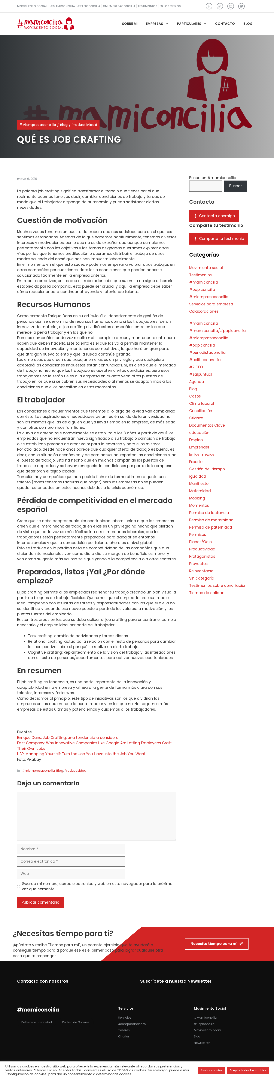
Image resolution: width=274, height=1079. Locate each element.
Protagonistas (202, 556)
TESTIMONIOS (147, 6)
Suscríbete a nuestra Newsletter (175, 981)
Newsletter (202, 1043)
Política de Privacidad (36, 1022)
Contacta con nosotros (42, 981)
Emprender (199, 447)
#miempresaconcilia (37, 125)
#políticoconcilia (205, 359)
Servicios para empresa (211, 304)
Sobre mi (129, 23)
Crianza (196, 418)
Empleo (196, 439)
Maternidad (200, 490)
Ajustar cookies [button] (211, 1070)
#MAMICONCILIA (62, 6)
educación (199, 432)
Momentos (199, 505)
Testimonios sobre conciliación (218, 585)
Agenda (196, 381)
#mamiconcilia (203, 282)
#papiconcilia (202, 289)
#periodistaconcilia (207, 352)
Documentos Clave (207, 425)
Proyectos (198, 563)
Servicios (124, 1017)
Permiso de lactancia (209, 512)
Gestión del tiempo (207, 469)
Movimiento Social (207, 1030)
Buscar (235, 185)
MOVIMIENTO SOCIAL (32, 6)
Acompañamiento (132, 1024)
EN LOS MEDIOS (170, 6)
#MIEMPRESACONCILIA (119, 6)
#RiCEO (196, 367)
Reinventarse (201, 571)
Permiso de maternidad (211, 520)
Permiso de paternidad (210, 527)
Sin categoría (201, 578)
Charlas (124, 1036)
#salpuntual (200, 374)
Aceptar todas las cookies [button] (247, 1070)
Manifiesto (198, 483)
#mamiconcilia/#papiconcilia (217, 330)
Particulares (189, 23)
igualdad (197, 476)
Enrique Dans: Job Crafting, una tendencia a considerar (68, 737)
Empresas (154, 23)
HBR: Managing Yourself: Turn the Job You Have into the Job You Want (81, 753)
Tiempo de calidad (207, 592)
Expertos (196, 461)
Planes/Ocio (200, 541)
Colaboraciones (204, 311)
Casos (195, 396)
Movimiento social (206, 267)
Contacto (225, 23)
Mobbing (197, 498)
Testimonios (200, 275)
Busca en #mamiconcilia (212, 177)
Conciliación (200, 410)
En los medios (201, 454)
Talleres (124, 1030)
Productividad (84, 125)
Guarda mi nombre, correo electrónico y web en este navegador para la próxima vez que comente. (97, 886)
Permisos (197, 534)
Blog (248, 23)
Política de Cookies (75, 1022)
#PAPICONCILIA (88, 6)
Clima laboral (201, 403)
